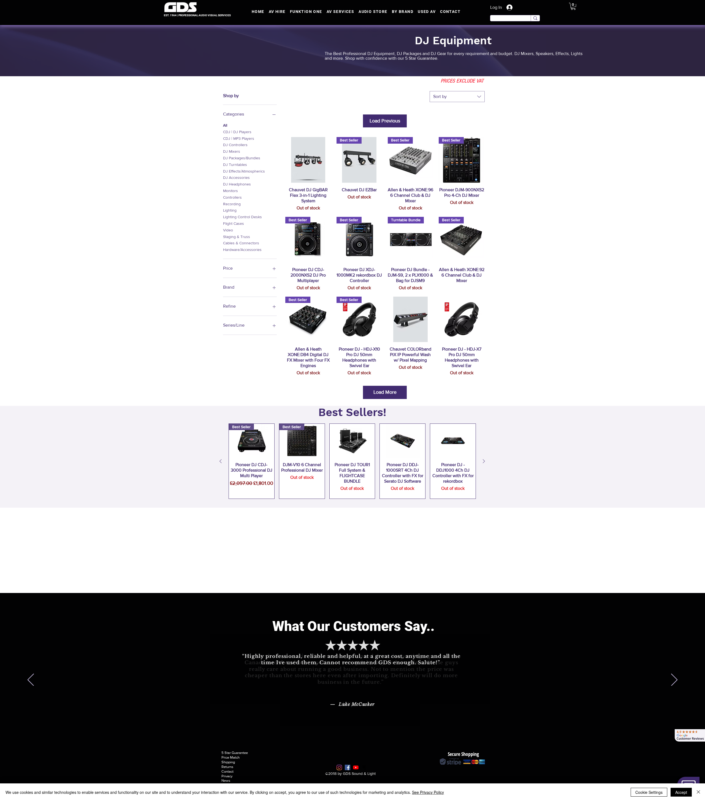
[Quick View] (308, 160)
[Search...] (535, 18)
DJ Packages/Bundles (241, 158)
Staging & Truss (236, 236)
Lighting (230, 210)
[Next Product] (484, 461)
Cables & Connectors (241, 243)
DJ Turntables (235, 164)
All (225, 125)
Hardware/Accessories (242, 249)
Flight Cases (233, 223)
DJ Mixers (231, 151)
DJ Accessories (236, 177)
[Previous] (31, 680)
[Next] (674, 680)
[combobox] (457, 96)
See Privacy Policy (428, 792)
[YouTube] (356, 767)
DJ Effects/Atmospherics (244, 171)
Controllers (232, 197)
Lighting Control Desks (242, 217)
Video (228, 230)
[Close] (698, 792)
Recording (232, 204)
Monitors (230, 190)
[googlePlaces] (364, 767)
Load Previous (385, 121)
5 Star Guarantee (234, 753)
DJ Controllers (235, 145)
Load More (385, 392)
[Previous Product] (220, 461)
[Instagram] (339, 767)
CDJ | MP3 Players (238, 138)
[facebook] (347, 767)
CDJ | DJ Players (237, 132)
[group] (352, 461)
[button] (573, 6)
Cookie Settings (649, 792)
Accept (681, 792)
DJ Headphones (237, 184)
